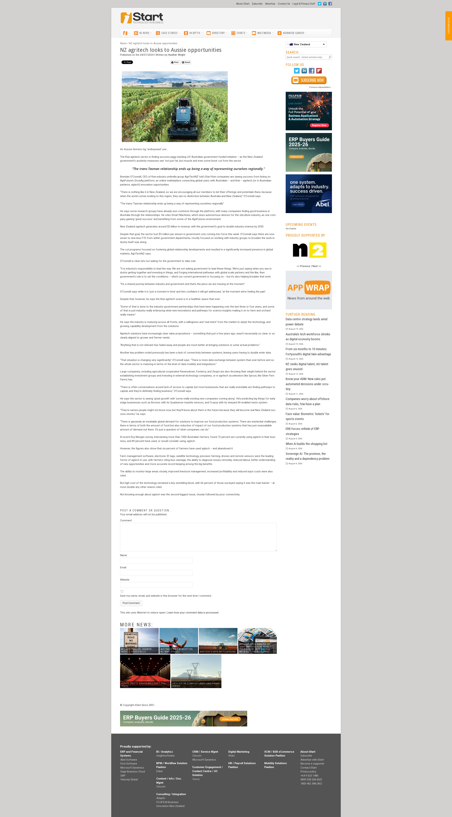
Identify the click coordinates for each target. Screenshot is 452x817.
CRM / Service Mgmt (205, 751)
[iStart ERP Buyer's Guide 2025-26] (309, 152)
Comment (126, 520)
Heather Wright (176, 54)
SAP (122, 775)
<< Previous (303, 266)
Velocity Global (129, 779)
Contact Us (284, 3)
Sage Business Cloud (132, 771)
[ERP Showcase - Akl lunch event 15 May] (309, 111)
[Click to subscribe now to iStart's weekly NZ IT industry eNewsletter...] (309, 80)
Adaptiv (160, 798)
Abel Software (128, 759)
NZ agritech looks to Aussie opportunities (153, 43)
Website (124, 579)
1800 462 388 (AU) (311, 783)
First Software (128, 763)
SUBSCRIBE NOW (448, 26)
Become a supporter (312, 763)
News (123, 43)
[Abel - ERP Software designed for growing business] (309, 176)
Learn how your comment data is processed (192, 612)
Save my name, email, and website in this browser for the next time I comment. (166, 595)
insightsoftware (165, 755)
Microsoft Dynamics (132, 767)
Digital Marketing (238, 751)
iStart (231, 755)
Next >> (316, 266)
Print (176, 62)
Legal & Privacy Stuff (304, 3)
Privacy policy (308, 771)
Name (123, 555)
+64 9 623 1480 (309, 775)
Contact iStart (309, 767)
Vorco (196, 779)
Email (187, 62)
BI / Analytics (164, 751)
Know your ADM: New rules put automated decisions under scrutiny (307, 384)
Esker (159, 771)
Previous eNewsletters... (320, 87)
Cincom (160, 786)
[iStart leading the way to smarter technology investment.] (142, 19)
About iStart (242, 3)
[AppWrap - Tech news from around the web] (309, 290)
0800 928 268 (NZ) (311, 779)
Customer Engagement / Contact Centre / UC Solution (207, 771)
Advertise (270, 3)
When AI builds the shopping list (306, 444)
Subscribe (257, 3)
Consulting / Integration (171, 794)
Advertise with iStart (312, 759)
